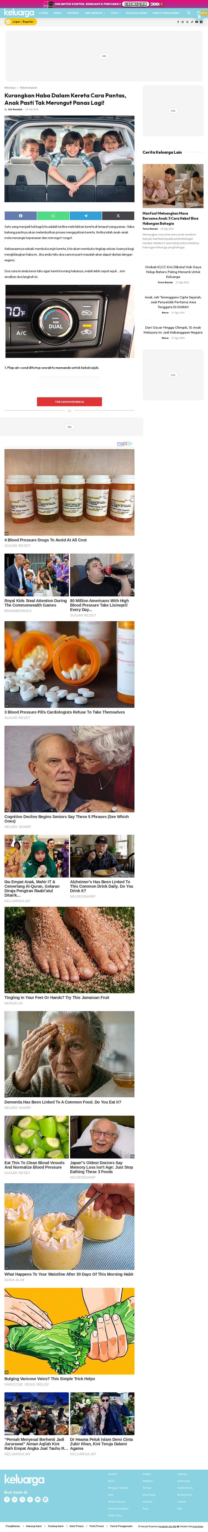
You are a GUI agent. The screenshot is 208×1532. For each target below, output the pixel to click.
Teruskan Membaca (69, 401)
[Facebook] (178, 22)
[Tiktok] (192, 22)
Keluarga (9, 87)
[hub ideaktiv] (199, 11)
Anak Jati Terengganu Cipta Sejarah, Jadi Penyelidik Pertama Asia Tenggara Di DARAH (173, 302)
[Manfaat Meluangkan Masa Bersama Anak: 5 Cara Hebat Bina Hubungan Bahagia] (173, 186)
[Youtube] (196, 22)
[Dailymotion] (201, 22)
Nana (165, 312)
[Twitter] (187, 22)
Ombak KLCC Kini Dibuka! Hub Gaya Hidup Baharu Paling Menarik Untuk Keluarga (173, 272)
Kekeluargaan (28, 87)
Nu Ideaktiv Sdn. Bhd (167, 1526)
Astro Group (198, 1526)
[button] (189, 13)
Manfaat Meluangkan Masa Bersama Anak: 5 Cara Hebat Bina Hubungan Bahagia (170, 218)
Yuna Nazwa (150, 228)
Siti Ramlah (15, 109)
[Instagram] (182, 22)
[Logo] (19, 12)
